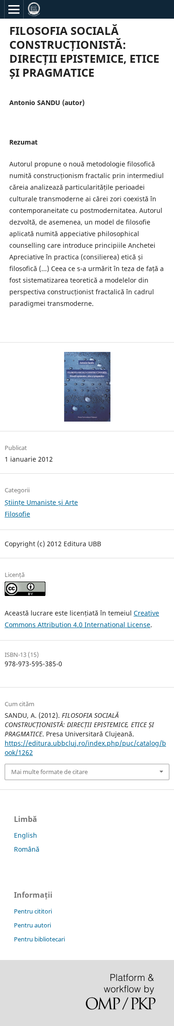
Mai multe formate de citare (49, 772)
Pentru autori (32, 925)
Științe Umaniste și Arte (41, 502)
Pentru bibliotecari (39, 939)
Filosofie (17, 514)
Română (26, 849)
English (25, 835)
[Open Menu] (14, 9)
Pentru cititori (33, 911)
